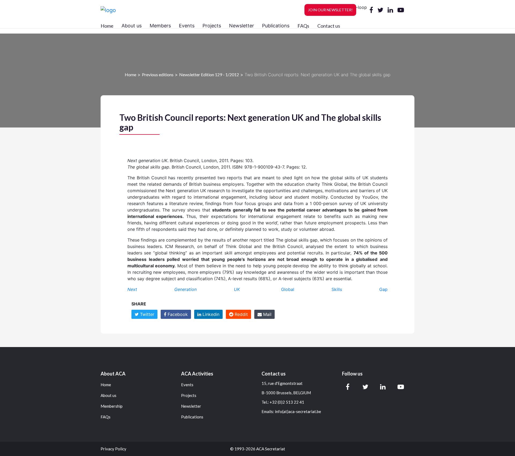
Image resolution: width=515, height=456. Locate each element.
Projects (188, 395)
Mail (266, 314)
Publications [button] (275, 25)
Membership (112, 406)
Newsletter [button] (241, 25)
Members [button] (160, 25)
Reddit (240, 314)
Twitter (146, 314)
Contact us (328, 26)
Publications (192, 417)
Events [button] (186, 25)
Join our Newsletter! (330, 10)
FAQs (303, 26)
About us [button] (132, 25)
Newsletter (191, 406)
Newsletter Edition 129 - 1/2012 (209, 74)
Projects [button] (212, 25)
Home (107, 26)
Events (187, 385)
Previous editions (158, 74)
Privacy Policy (113, 449)
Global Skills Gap (334, 289)
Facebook (177, 314)
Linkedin (210, 314)
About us (108, 395)
